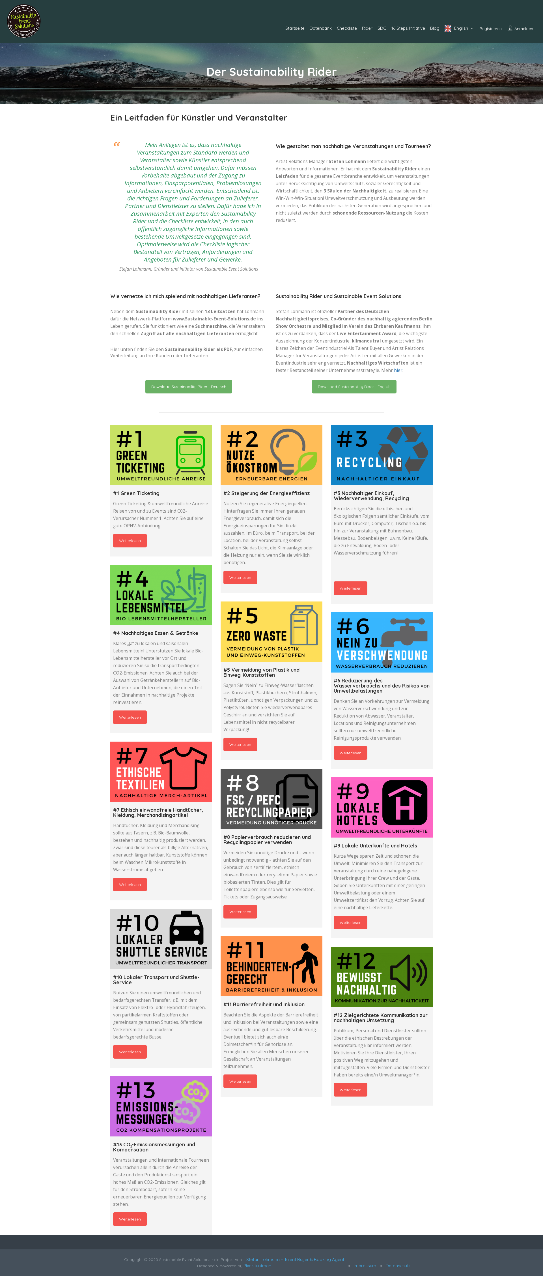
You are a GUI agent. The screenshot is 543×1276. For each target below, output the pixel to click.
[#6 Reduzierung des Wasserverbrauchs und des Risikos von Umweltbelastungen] (382, 642)
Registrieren (491, 28)
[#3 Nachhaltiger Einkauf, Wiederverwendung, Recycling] (382, 455)
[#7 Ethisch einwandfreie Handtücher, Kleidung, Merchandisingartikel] (161, 772)
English (461, 28)
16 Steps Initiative (408, 28)
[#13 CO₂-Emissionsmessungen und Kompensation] (161, 1106)
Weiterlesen (130, 540)
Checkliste (347, 28)
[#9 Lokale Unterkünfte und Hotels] (382, 807)
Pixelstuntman (257, 1265)
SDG (382, 28)
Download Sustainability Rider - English (354, 386)
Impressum (364, 1265)
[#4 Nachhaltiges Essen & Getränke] (161, 595)
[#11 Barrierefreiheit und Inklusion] (271, 966)
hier (398, 370)
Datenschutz (397, 1265)
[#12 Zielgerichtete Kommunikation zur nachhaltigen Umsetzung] (382, 977)
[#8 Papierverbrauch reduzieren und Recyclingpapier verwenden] (271, 799)
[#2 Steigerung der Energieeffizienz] (271, 455)
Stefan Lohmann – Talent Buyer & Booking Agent (294, 1259)
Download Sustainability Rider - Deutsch (188, 386)
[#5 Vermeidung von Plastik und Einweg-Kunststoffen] (271, 631)
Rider (367, 28)
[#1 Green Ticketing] (161, 455)
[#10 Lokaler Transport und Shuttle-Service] (161, 939)
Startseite (295, 28)
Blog (434, 28)
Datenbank (321, 28)
